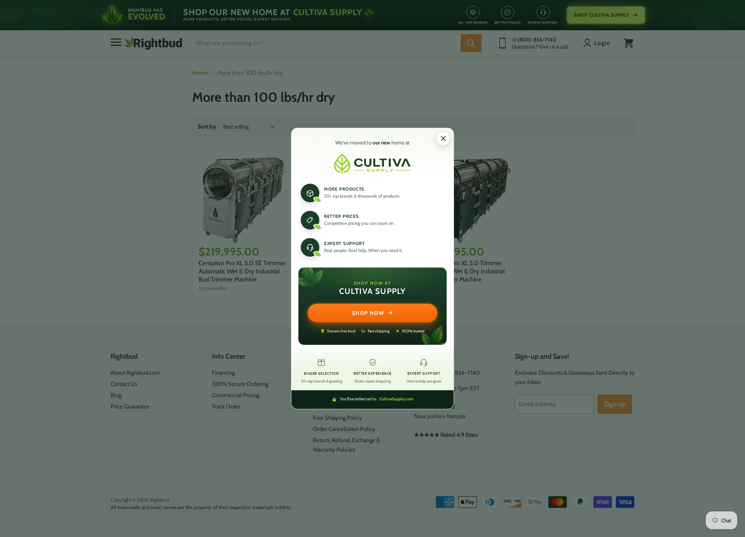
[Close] (443, 139)
